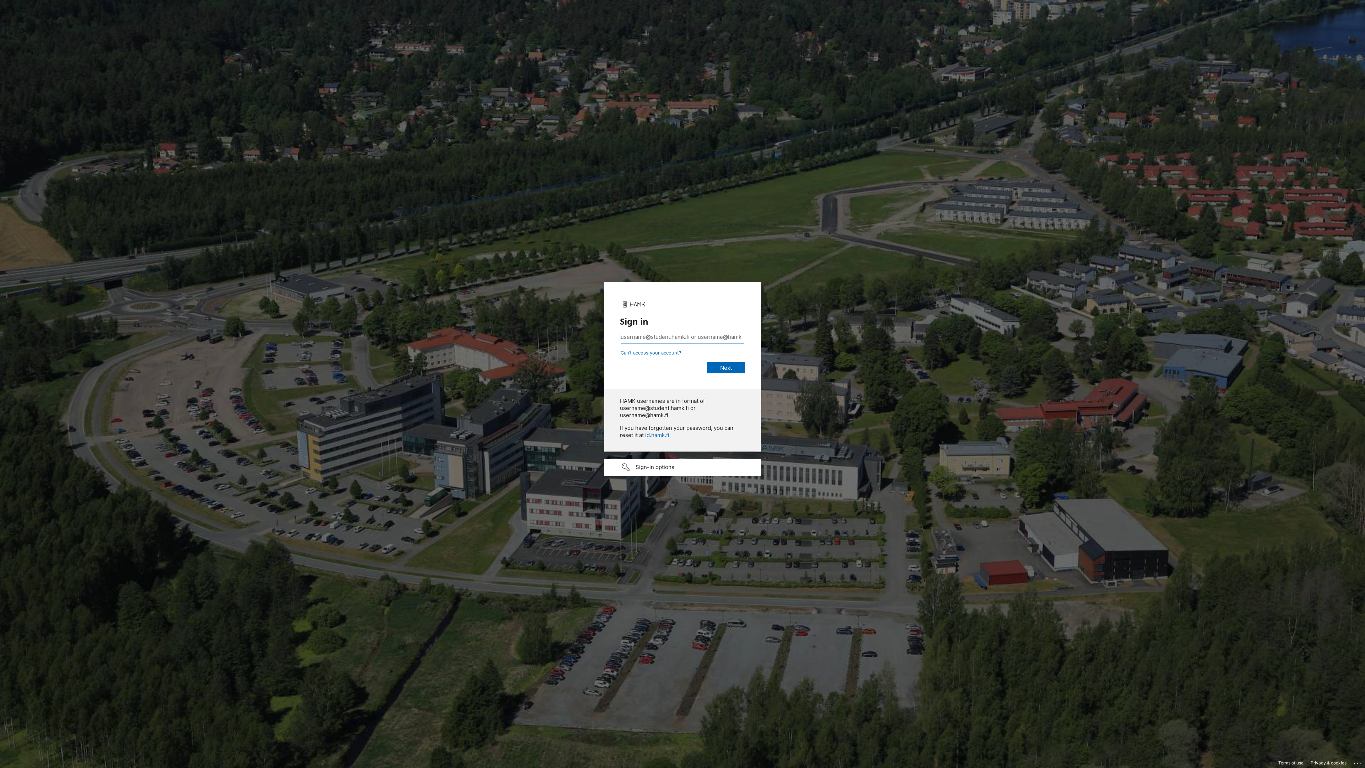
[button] (682, 467)
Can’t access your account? (651, 353)
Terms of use (1291, 763)
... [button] (1358, 762)
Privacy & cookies (1329, 763)
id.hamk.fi (657, 435)
